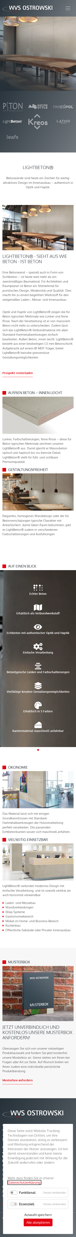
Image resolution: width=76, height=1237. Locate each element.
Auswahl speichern (38, 1215)
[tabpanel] (38, 658)
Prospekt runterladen (17, 373)
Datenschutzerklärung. (24, 1182)
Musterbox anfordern (17, 1080)
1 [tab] (38, 750)
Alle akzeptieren (38, 1222)
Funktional (27, 1193)
